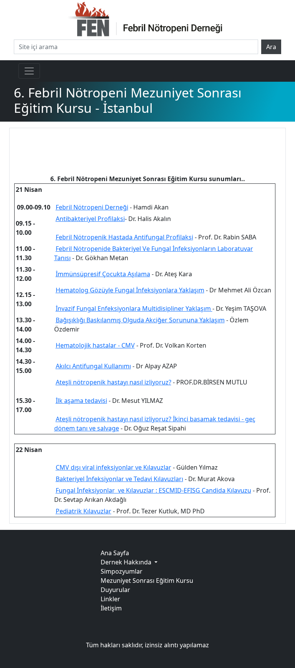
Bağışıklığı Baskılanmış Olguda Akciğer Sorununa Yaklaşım (140, 320)
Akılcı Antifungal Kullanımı (93, 366)
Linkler (110, 599)
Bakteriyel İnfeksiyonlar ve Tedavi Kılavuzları (119, 479)
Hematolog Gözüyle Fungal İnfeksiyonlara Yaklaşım (130, 290)
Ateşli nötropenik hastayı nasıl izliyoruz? (113, 382)
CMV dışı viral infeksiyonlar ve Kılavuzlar (113, 467)
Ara (271, 47)
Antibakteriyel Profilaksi (90, 218)
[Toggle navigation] (29, 71)
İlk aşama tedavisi (81, 400)
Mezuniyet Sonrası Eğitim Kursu (147, 580)
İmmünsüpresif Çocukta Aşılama (103, 274)
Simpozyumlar (122, 571)
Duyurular (115, 590)
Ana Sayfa (115, 553)
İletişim (111, 608)
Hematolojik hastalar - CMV (95, 345)
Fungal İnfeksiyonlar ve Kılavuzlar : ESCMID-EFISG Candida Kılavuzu (153, 490)
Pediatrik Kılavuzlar (83, 511)
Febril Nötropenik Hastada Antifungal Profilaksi (124, 237)
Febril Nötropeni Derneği (92, 207)
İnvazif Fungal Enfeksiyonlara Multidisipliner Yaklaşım (134, 308)
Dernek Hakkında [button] (127, 562)
